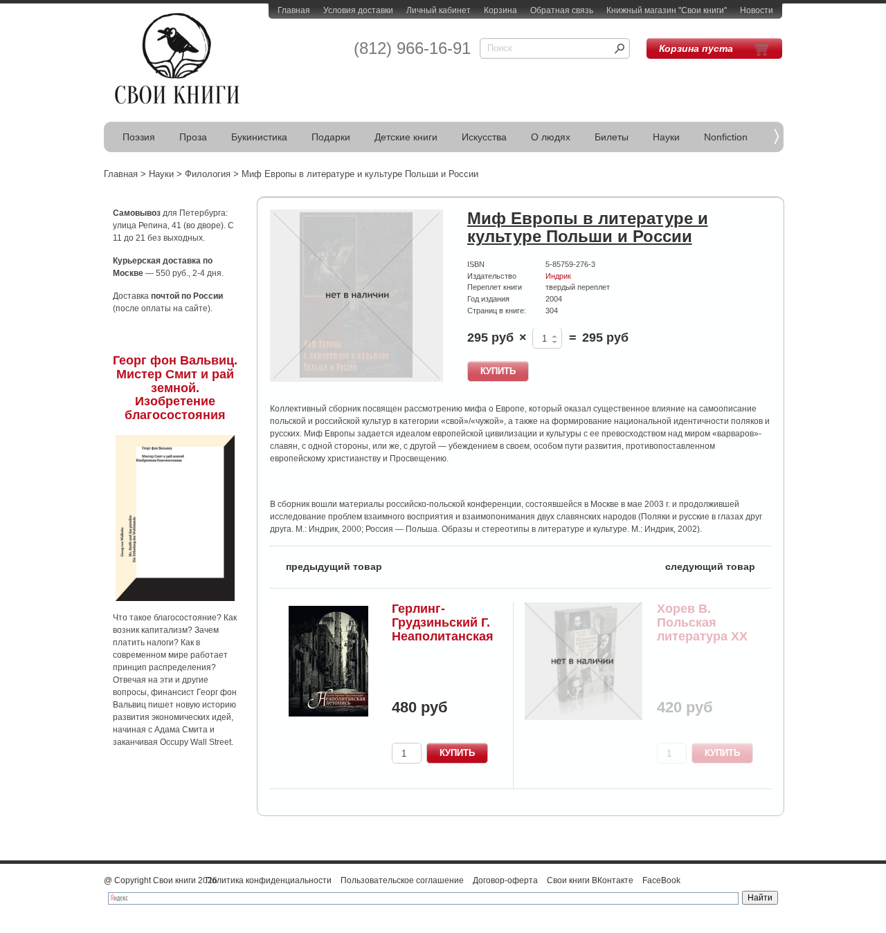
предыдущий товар (326, 565)
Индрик (558, 276)
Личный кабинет (438, 10)
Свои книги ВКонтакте (590, 880)
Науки (666, 136)
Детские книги (405, 136)
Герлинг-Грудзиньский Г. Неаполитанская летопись (443, 629)
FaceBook (661, 880)
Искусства (484, 136)
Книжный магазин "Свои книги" (666, 10)
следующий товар (718, 565)
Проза (193, 136)
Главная (294, 10)
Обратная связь (561, 10)
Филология (207, 174)
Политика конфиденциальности (269, 880)
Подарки (330, 136)
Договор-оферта (505, 880)
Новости (756, 10)
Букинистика (259, 136)
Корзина (500, 10)
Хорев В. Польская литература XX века (702, 629)
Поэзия (139, 136)
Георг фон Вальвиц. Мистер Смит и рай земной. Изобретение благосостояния (175, 387)
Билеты (612, 136)
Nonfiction (726, 136)
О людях (550, 136)
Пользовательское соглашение (402, 880)
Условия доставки (358, 10)
